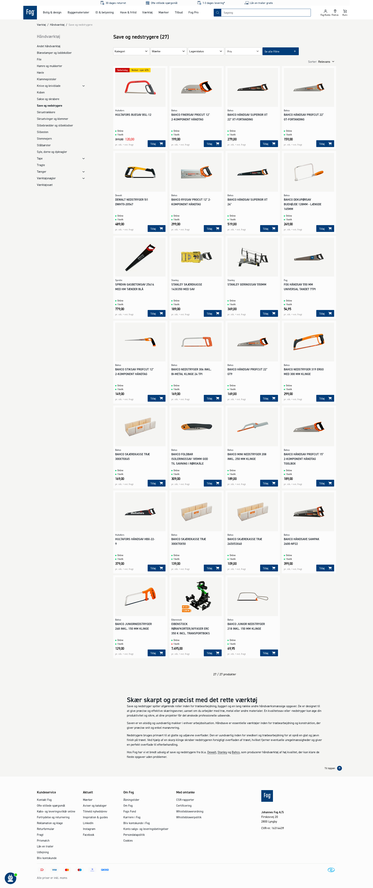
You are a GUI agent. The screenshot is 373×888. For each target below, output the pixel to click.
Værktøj (147, 12)
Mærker (164, 12)
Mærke (156, 51)
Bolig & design (52, 12)
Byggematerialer (78, 12)
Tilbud (179, 12)
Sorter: (312, 62)
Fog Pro (193, 12)
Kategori (120, 51)
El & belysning (105, 12)
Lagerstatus (196, 51)
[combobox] (266, 12)
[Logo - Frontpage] (30, 12)
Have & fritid (128, 12)
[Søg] (217, 12)
